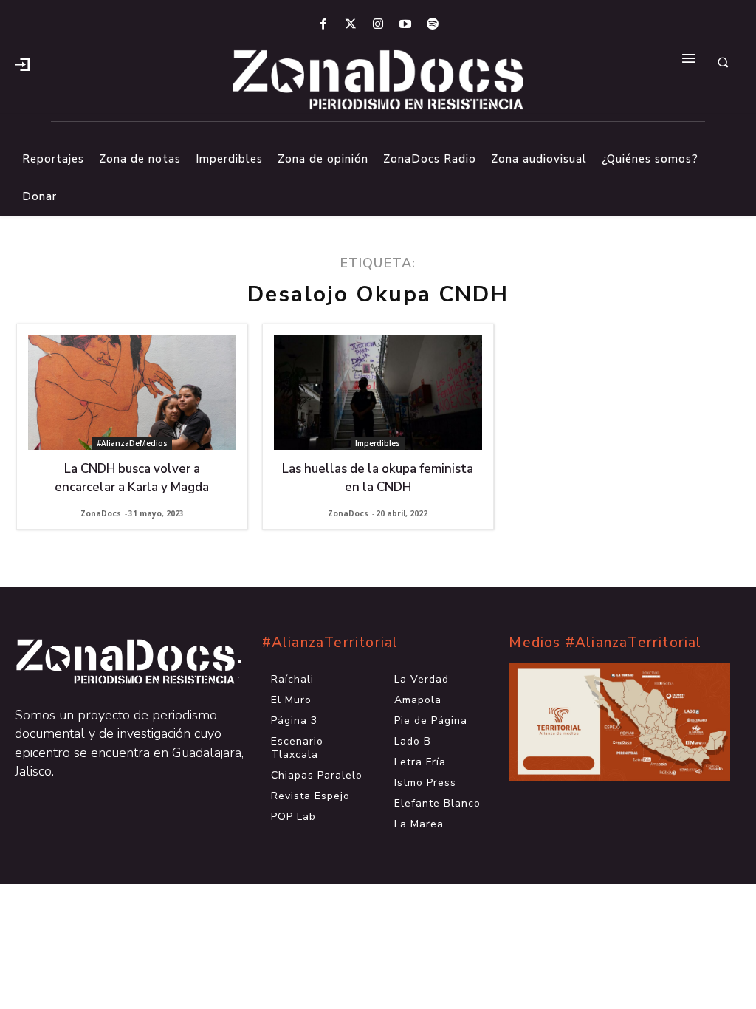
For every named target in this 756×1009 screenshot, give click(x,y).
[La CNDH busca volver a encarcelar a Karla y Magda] (132, 392)
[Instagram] (378, 25)
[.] (22, 63)
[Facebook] (323, 25)
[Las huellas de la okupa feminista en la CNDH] (377, 392)
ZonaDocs (100, 513)
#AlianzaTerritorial (330, 642)
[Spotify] (433, 25)
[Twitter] (350, 25)
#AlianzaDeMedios (132, 443)
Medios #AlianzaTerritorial (605, 642)
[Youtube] (406, 25)
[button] (722, 62)
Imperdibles (377, 443)
